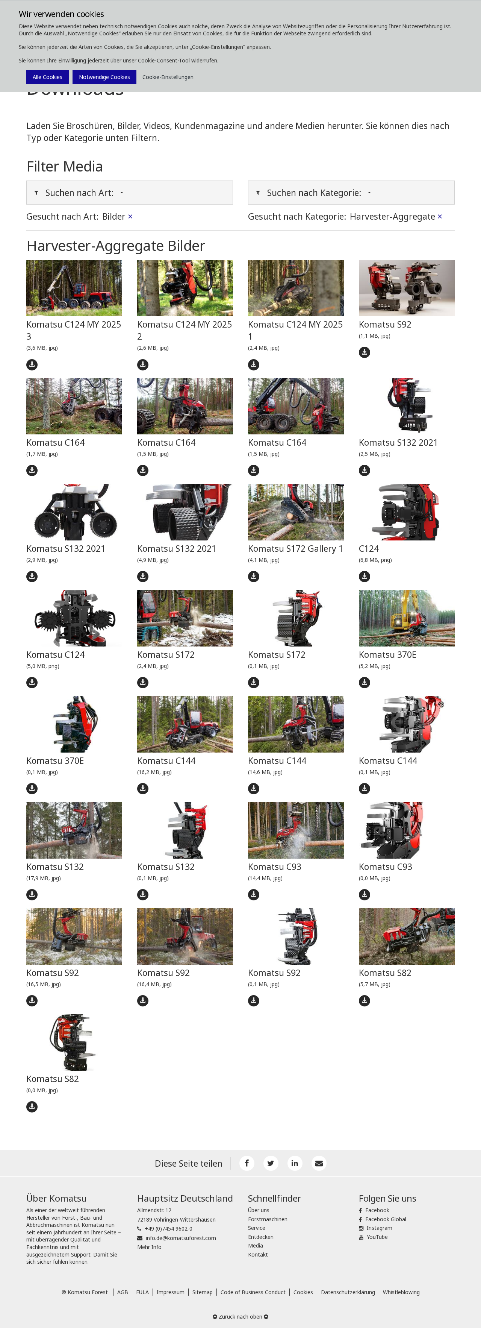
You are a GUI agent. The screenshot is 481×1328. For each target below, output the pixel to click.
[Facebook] (246, 1163)
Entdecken (261, 1236)
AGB (122, 1292)
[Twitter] (270, 1163)
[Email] (319, 1163)
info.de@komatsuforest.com (181, 1237)
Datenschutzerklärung (348, 1292)
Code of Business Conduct (253, 1292)
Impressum (171, 1292)
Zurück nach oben (240, 1316)
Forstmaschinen (267, 1219)
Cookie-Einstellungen (168, 76)
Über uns (258, 1210)
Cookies (303, 1292)
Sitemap (202, 1292)
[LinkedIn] (295, 1163)
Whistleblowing (401, 1292)
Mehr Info (149, 1247)
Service (256, 1227)
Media (255, 1245)
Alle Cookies (47, 76)
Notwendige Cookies (104, 76)
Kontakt (258, 1254)
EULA (142, 1292)
